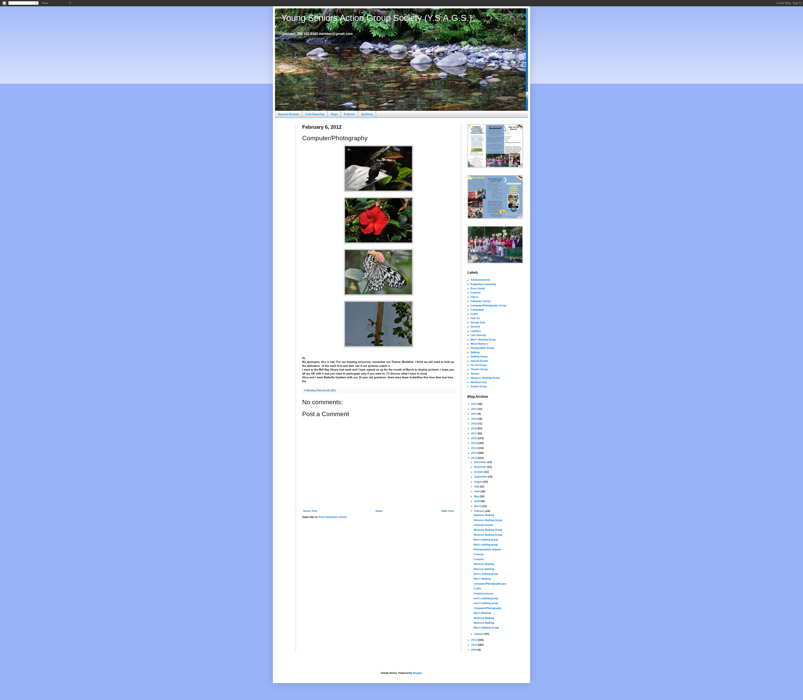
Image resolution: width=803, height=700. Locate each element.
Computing (477, 309)
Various (475, 373)
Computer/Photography (487, 608)
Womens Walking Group (488, 520)
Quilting (367, 114)
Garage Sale (478, 322)
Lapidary (476, 331)
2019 (474, 423)
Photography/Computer (487, 549)
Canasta (476, 292)
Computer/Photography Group (488, 305)
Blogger (417, 673)
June (477, 491)
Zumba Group (479, 386)
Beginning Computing (483, 284)
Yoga (334, 114)
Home (379, 511)
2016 (474, 438)
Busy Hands (478, 288)
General (475, 326)
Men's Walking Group (483, 339)
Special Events (288, 114)
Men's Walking (482, 578)
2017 (474, 433)
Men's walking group (486, 539)
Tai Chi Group (478, 365)
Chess (474, 297)
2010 (474, 644)
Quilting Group (479, 356)
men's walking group (486, 598)
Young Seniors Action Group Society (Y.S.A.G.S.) (376, 18)
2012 (474, 457)
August (478, 481)
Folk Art (349, 114)
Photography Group (482, 348)
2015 (474, 443)
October (479, 471)
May (477, 496)
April (477, 501)
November (480, 466)
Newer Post (310, 511)
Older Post (447, 511)
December (480, 462)
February (480, 511)
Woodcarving (478, 382)
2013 (474, 452)
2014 (474, 448)
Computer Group (480, 301)
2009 (474, 649)
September (481, 476)
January (479, 633)
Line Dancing (314, 114)
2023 (474, 404)
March (478, 506)
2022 (474, 409)
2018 (474, 428)
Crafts (474, 313)
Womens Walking (484, 515)
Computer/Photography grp (490, 583)
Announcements (480, 279)
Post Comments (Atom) (333, 517)
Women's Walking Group (485, 377)
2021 (474, 413)
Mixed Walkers (479, 343)
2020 (474, 418)
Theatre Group (479, 369)
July (477, 486)
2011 (474, 640)
